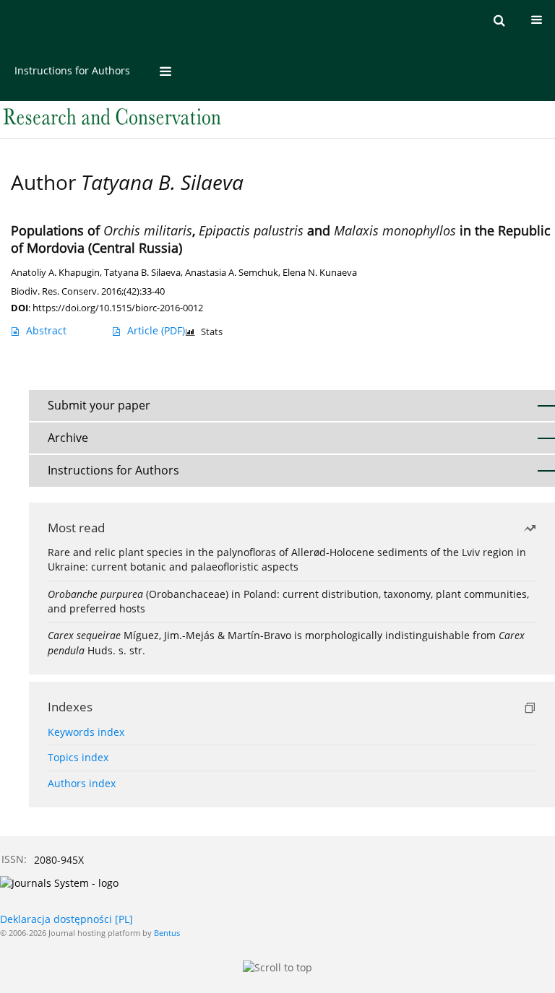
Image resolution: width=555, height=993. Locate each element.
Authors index (82, 783)
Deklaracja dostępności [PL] (66, 919)
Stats (212, 332)
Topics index (78, 757)
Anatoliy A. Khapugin (55, 272)
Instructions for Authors (72, 70)
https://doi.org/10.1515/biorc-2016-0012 (118, 307)
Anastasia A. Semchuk (231, 272)
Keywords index (86, 732)
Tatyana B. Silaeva (142, 272)
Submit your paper (99, 405)
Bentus (167, 932)
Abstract (46, 330)
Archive (68, 438)
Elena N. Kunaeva (320, 272)
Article (156, 330)
